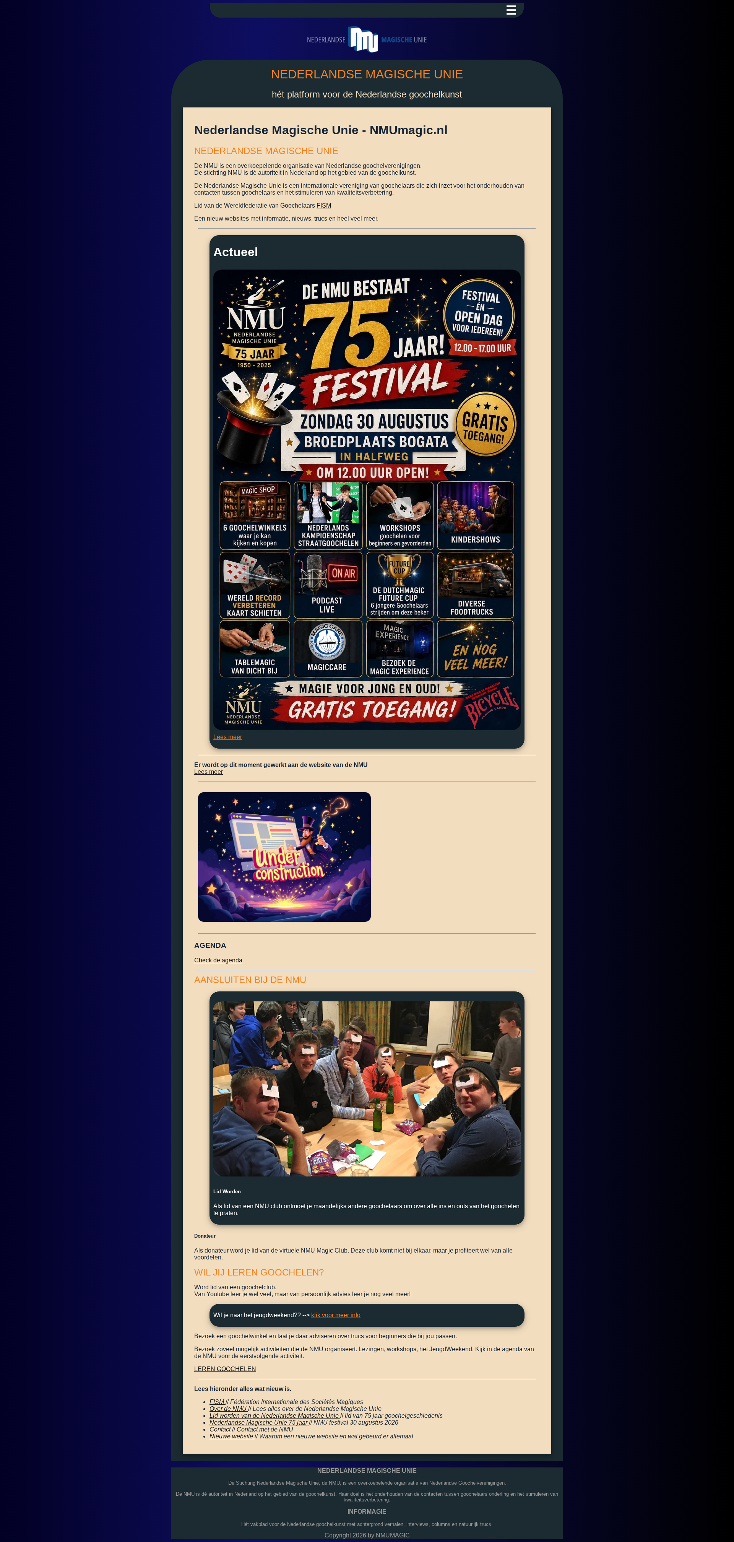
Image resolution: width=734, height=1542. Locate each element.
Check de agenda (218, 960)
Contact (220, 1429)
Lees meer (227, 737)
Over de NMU (228, 1409)
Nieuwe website (232, 1436)
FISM (324, 205)
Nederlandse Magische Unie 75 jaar (259, 1422)
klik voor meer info (336, 1315)
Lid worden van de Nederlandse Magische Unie (274, 1415)
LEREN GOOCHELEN (225, 1369)
